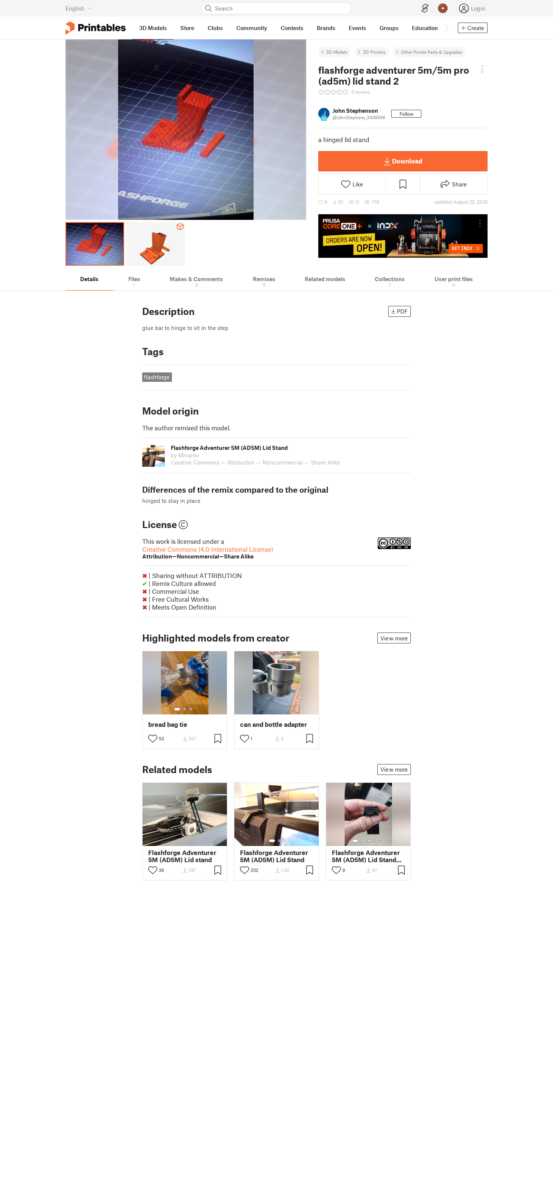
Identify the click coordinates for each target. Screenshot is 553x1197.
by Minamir (185, 455)
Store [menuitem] (187, 27)
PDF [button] (402, 311)
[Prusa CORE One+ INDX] (403, 236)
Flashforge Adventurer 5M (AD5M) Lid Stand (274, 856)
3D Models (337, 51)
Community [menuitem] (251, 27)
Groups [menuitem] (389, 27)
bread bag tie (167, 724)
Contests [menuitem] (292, 27)
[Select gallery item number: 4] (374, 840)
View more (394, 638)
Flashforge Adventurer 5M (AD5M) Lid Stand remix (366, 856)
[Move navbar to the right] (446, 28)
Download (407, 161)
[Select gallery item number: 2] (184, 709)
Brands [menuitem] (326, 27)
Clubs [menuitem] (215, 27)
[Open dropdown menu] (482, 69)
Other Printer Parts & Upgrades (431, 51)
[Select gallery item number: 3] (190, 709)
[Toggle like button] (152, 738)
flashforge (157, 377)
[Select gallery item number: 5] (379, 840)
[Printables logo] (95, 28)
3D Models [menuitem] (153, 27)
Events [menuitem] (357, 27)
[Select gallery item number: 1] (177, 709)
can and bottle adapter (273, 724)
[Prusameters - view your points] (443, 8)
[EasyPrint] (425, 8)
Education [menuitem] (425, 27)
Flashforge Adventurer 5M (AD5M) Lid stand (182, 856)
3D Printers (374, 51)
